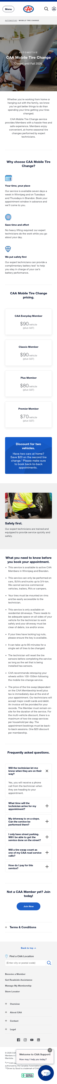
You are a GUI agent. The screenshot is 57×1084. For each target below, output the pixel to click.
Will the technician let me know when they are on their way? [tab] (25, 770)
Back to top (27, 948)
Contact (13, 1020)
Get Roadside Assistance (18, 979)
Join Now (29, 906)
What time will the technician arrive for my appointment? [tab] (22, 805)
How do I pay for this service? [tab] (20, 867)
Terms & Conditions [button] (22, 927)
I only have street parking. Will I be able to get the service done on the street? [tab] (24, 837)
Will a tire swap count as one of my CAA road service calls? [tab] (24, 852)
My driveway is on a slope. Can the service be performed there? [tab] (24, 821)
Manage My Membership (18, 985)
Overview (14, 1003)
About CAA (15, 1012)
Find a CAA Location (22, 956)
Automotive (11, 20)
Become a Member (15, 974)
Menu (8, 8)
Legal (12, 1029)
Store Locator (12, 991)
